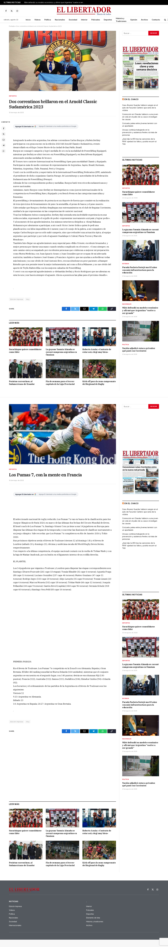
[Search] (165, 20)
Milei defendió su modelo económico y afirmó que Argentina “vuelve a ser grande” (55, 2)
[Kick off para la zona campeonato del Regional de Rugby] (99, 368)
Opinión (133, 20)
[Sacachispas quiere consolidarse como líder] (26, 336)
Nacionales (60, 20)
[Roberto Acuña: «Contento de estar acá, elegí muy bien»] (99, 336)
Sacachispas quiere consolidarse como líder (25, 350)
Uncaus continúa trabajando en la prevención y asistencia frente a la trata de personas (139, 132)
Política (47, 20)
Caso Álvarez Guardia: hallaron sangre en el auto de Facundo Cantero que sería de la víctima (140, 107)
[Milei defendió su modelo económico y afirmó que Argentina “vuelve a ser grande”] (140, 290)
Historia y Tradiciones (121, 19)
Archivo (144, 20)
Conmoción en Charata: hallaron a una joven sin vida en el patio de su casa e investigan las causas (140, 116)
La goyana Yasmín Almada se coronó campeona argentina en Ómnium (61, 352)
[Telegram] (3, 145)
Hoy (27, 299)
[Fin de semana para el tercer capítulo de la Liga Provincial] (62, 368)
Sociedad (73, 20)
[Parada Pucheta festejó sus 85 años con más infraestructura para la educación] (140, 250)
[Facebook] (3, 128)
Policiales (95, 20)
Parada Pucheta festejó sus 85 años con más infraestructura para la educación (139, 270)
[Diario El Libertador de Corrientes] (84, 11)
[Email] (3, 139)
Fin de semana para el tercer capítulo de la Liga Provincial (60, 382)
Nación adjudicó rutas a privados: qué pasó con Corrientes (138, 349)
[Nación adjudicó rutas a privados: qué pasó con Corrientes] (140, 331)
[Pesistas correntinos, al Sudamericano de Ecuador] (26, 368)
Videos (37, 20)
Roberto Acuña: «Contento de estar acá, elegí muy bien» (96, 350)
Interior (84, 20)
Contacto (156, 20)
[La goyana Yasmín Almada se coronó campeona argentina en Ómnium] (62, 336)
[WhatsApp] (3, 151)
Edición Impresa (16, 299)
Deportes (108, 20)
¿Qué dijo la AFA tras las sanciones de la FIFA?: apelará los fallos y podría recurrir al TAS (139, 141)
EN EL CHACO (131, 99)
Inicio (28, 20)
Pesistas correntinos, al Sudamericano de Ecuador (22, 382)
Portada (12, 26)
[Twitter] (3, 134)
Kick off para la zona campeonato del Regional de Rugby (99, 382)
